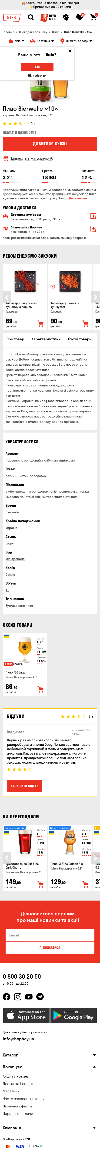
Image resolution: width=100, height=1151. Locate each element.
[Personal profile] (66, 17)
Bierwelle (12, 512)
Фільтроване (15, 559)
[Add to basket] (40, 324)
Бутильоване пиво (19, 606)
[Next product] (95, 297)
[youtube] (29, 996)
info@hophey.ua (18, 1038)
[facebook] (6, 996)
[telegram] (40, 996)
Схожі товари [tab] (80, 339)
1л (7, 590)
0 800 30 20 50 (22, 976)
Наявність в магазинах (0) (32, 158)
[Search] (30, 17)
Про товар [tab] (15, 339)
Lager (10, 543)
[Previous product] (7, 297)
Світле (10, 574)
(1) (33, 124)
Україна (11, 528)
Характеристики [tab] (46, 339)
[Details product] (25, 281)
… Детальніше (77, 198)
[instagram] (17, 996)
